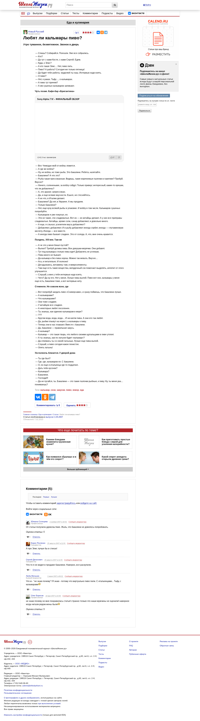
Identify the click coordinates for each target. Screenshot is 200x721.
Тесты (75, 13)
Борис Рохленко (38, 543)
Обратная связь (167, 646)
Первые (46, 497)
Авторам (133, 650)
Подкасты (107, 13)
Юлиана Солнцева (39, 521)
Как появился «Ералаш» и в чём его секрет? (61, 458)
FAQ (131, 646)
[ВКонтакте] (98, 32)
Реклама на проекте (169, 641)
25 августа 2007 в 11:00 (53, 560)
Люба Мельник (32, 576)
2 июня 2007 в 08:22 (55, 576)
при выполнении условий (49, 703)
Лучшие (54, 497)
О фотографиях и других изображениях (22, 698)
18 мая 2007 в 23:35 (53, 596)
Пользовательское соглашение (18, 693)
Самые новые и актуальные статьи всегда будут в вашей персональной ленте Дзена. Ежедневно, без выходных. (157, 83)
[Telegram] (105, 32)
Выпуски (37, 13)
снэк (53, 390)
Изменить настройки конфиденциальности (23, 715)
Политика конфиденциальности (18, 690)
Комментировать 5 (48, 405)
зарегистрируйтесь (66, 503)
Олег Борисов (37, 595)
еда (82, 390)
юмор (76, 390)
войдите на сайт (88, 503)
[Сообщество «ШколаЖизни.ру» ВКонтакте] (136, 13)
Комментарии (90, 13)
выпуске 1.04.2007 (54, 417)
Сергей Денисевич (34, 560)
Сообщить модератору (77, 522)
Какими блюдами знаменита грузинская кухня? (58, 441)
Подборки (51, 13)
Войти (148, 5)
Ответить (36, 537)
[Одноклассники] (102, 32)
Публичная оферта (137, 654)
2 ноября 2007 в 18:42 (58, 522)
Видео (120, 13)
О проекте (133, 641)
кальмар (45, 390)
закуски (61, 390)
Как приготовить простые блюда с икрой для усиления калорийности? (116, 441)
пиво (69, 390)
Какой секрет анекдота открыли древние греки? (115, 458)
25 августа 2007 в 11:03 (56, 543)
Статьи (65, 13)
